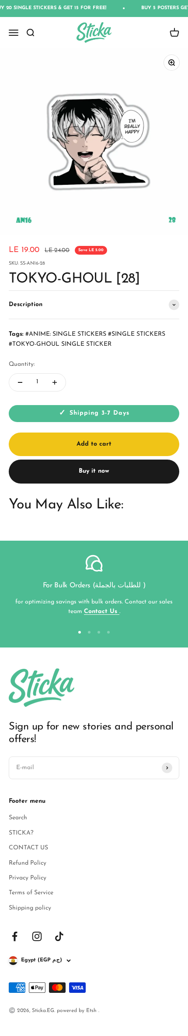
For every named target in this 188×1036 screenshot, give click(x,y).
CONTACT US (28, 848)
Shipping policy (30, 908)
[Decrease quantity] (20, 382)
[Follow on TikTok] (59, 936)
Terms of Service (31, 892)
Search (18, 817)
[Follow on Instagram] (37, 936)
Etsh (92, 1010)
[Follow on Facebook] (15, 936)
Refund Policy (27, 863)
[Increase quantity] (55, 382)
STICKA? (21, 833)
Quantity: (22, 364)
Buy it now (94, 471)
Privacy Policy (27, 878)
